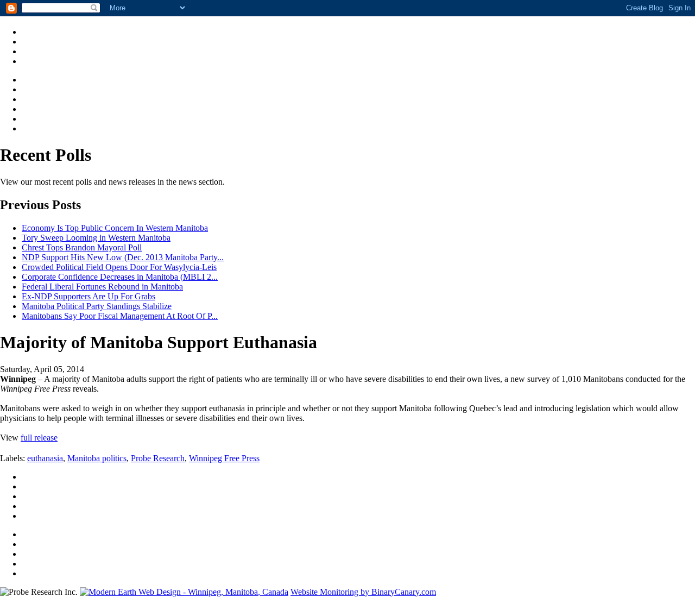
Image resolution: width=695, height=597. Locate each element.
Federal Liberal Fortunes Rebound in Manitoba (102, 286)
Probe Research (158, 458)
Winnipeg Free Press (224, 458)
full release (39, 437)
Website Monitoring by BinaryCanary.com (363, 591)
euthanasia (45, 458)
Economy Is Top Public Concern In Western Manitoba (115, 227)
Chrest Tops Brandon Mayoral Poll (82, 247)
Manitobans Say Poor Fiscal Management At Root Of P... (120, 316)
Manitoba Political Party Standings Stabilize (97, 306)
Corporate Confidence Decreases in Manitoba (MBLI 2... (120, 276)
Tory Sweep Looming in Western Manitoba (96, 237)
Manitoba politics (97, 458)
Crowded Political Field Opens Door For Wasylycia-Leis (119, 267)
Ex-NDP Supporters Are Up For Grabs (88, 296)
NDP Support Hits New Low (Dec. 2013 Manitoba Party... (123, 257)
